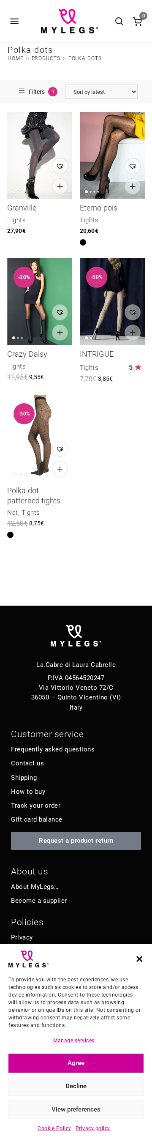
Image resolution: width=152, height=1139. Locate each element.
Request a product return (76, 840)
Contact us (27, 763)
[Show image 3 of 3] (22, 192)
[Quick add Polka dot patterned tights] (60, 469)
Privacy (22, 937)
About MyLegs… (35, 886)
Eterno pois (98, 207)
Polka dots (85, 58)
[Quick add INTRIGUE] (133, 333)
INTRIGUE (97, 354)
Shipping (24, 777)
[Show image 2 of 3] (18, 192)
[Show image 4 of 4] (98, 192)
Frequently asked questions (53, 749)
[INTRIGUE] (112, 301)
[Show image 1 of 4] (86, 191)
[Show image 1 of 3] (13, 191)
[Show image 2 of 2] (91, 338)
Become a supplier (39, 900)
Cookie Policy (54, 1128)
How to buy (28, 791)
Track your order (35, 805)
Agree (76, 1063)
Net (12, 512)
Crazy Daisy (27, 354)
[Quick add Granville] (60, 186)
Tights (16, 220)
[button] (139, 959)
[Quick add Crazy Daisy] (60, 333)
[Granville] (39, 155)
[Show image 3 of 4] (94, 192)
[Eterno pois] (112, 155)
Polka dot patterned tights (34, 495)
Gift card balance (36, 819)
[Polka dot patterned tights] (39, 438)
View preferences (76, 1109)
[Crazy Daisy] (39, 301)
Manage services (74, 1040)
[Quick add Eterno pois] (133, 186)
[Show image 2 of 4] (91, 192)
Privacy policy (93, 1128)
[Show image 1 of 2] (86, 337)
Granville (21, 207)
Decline (76, 1086)
